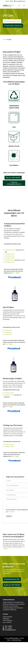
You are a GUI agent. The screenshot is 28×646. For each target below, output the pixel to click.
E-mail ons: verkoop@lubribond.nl (14, 183)
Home (4, 39)
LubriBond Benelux (13, 638)
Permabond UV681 (9, 444)
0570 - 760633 (8, 628)
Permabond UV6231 (9, 395)
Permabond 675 (8, 334)
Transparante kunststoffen (14, 107)
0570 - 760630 (10, 1)
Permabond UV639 (10, 256)
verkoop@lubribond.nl (10, 629)
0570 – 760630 (15, 273)
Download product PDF (12, 21)
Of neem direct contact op (13, 26)
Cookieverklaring (16, 640)
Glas (14, 127)
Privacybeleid (11, 511)
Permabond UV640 (10, 258)
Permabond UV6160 (9, 393)
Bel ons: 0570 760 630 (13, 178)
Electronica (14, 165)
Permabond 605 (8, 330)
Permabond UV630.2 (10, 250)
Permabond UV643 (10, 260)
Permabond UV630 (10, 254)
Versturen (9, 516)
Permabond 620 (8, 332)
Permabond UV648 (10, 262)
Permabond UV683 (9, 446)
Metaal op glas (14, 146)
